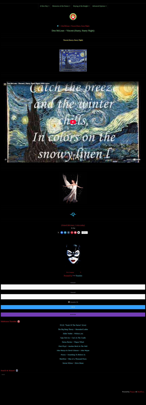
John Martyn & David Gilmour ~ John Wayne (73, 350)
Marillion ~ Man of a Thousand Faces (73, 359)
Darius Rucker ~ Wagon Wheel (73, 342)
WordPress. (140, 392)
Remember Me (74, 302)
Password (73, 292)
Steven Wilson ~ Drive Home (73, 363)
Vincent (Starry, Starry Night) (73, 40)
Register (73, 314)
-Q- (73, 214)
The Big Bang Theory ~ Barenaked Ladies (73, 329)
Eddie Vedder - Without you (73, 333)
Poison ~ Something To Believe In (73, 355)
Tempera (132, 392)
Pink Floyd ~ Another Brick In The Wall (73, 346)
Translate (79, 276)
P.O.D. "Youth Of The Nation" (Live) (73, 325)
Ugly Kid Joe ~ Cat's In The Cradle (73, 338)
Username (73, 282)
